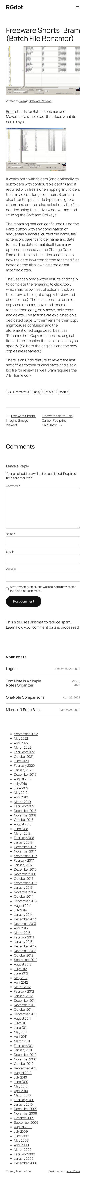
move (49, 392)
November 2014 (25, 892)
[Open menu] (77, 7)
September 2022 (26, 734)
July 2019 (20, 783)
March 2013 (22, 932)
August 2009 (23, 1127)
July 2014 (20, 910)
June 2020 (21, 761)
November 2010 (25, 1059)
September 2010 (25, 1068)
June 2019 (21, 788)
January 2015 (23, 887)
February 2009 (24, 1154)
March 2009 (23, 1149)
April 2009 (21, 1145)
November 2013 (25, 924)
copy (37, 392)
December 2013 (25, 919)
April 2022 (21, 743)
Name (10, 534)
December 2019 (25, 774)
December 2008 (25, 1163)
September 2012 (25, 960)
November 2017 (25, 851)
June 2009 (21, 1136)
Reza (22, 101)
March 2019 (22, 802)
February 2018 (24, 838)
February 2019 (24, 806)
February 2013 (24, 937)
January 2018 (23, 842)
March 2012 (22, 987)
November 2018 (25, 815)
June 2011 (20, 1027)
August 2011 (22, 1018)
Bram (10, 111)
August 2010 (23, 1073)
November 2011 (24, 1005)
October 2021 (23, 756)
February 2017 (24, 860)
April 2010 (21, 1091)
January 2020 (23, 770)
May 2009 (21, 1140)
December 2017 (25, 847)
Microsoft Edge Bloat (23, 710)
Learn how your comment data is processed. (43, 627)
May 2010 (21, 1086)
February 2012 (24, 991)
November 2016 (25, 874)
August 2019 (23, 779)
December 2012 (25, 946)
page (28, 320)
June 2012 (21, 973)
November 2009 (25, 1113)
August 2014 (22, 905)
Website (11, 569)
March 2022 (22, 747)
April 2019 (21, 797)
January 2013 (23, 941)
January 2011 (23, 1050)
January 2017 (23, 865)
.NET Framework (18, 392)
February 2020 (24, 765)
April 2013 (21, 928)
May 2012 (20, 978)
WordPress (73, 1171)
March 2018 (22, 833)
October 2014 (23, 896)
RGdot (14, 7)
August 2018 (22, 824)
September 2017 (25, 856)
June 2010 (21, 1082)
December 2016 (25, 869)
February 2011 (23, 1045)
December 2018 (25, 810)
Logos (11, 669)
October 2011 (23, 1009)
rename (63, 392)
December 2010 (25, 1054)
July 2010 (20, 1077)
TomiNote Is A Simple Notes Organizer (23, 683)
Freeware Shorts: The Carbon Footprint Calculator (57, 420)
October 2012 (23, 955)
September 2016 (25, 883)
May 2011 (20, 1032)
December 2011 (25, 1000)
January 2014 (23, 914)
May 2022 (21, 738)
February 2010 (24, 1100)
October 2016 (23, 878)
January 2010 (23, 1104)
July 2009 (21, 1131)
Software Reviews (40, 101)
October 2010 (23, 1063)
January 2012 (23, 996)
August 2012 (22, 964)
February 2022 (24, 752)
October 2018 (23, 819)
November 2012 (25, 951)
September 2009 (26, 1122)
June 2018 (21, 829)
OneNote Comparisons (25, 697)
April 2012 (21, 982)
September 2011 (25, 1014)
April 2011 (20, 1036)
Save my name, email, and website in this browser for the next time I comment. (43, 589)
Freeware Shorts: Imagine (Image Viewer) (21, 420)
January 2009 (24, 1158)
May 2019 (21, 792)
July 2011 (20, 1023)
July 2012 (20, 969)
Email (10, 551)
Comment (13, 486)
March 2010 (22, 1095)
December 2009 (25, 1109)
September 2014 (25, 901)
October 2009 (24, 1118)
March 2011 (22, 1041)
